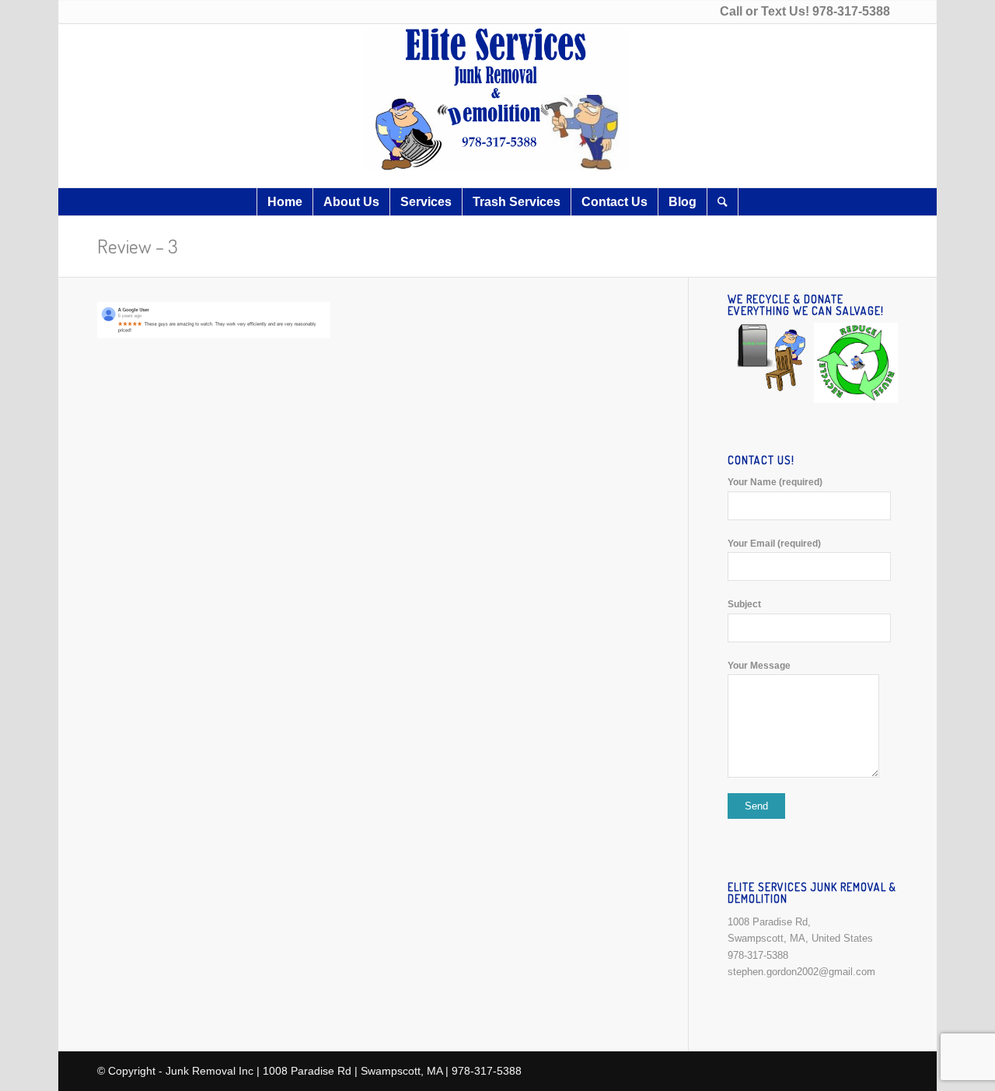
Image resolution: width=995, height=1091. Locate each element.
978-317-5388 (851, 11)
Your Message (759, 665)
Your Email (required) (774, 543)
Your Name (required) (775, 482)
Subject (744, 604)
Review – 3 (137, 245)
